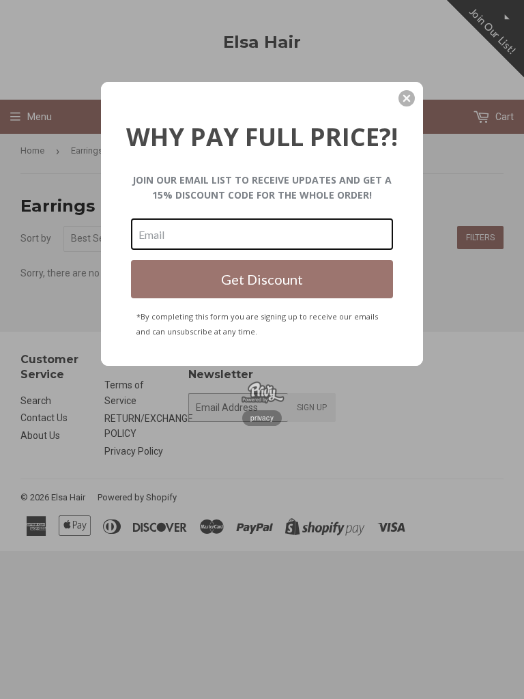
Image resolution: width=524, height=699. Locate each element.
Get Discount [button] (262, 279)
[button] (406, 98)
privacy (262, 418)
